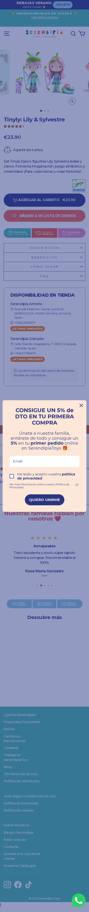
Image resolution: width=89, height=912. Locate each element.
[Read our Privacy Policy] (76, 484)
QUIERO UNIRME (44, 500)
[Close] (81, 405)
